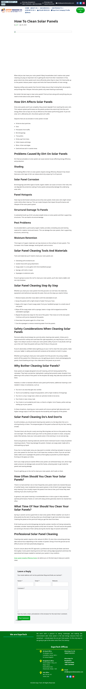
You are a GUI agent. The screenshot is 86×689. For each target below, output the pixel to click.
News (28, 12)
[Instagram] (84, 3)
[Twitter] (81, 3)
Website (55, 581)
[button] (49, 8)
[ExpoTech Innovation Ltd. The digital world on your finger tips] (11, 10)
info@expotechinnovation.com (66, 3)
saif (17, 25)
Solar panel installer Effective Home (25, 558)
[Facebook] (78, 3)
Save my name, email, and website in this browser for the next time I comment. (42, 614)
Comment (21, 588)
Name (20, 581)
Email (37, 581)
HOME (27, 8)
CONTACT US (80, 10)
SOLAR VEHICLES (44, 10)
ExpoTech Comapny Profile (61, 10)
